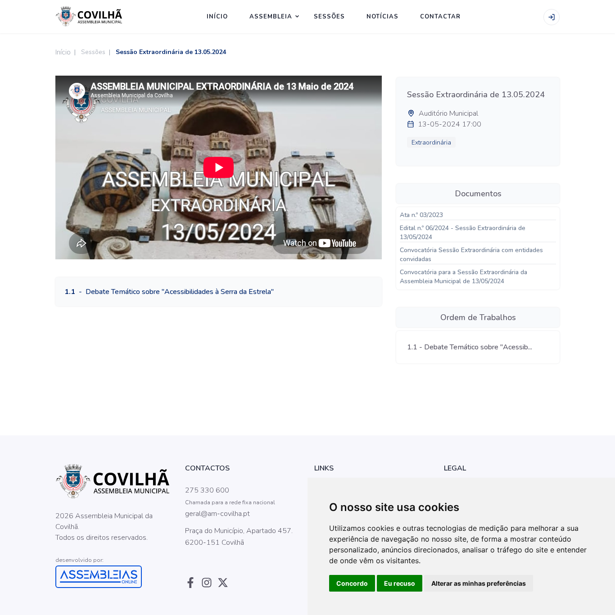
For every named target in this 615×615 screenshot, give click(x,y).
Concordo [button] (352, 583)
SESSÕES (329, 17)
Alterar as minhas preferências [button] (478, 583)
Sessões (93, 52)
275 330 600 (207, 490)
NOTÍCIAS (382, 17)
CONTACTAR (440, 17)
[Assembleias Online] (113, 576)
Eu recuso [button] (399, 583)
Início (63, 52)
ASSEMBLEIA (270, 17)
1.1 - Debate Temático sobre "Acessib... (469, 347)
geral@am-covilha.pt (217, 514)
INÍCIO (217, 17)
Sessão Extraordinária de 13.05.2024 (171, 52)
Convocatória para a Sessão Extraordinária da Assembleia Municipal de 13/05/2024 (463, 276)
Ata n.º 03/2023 (421, 215)
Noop (123, 549)
